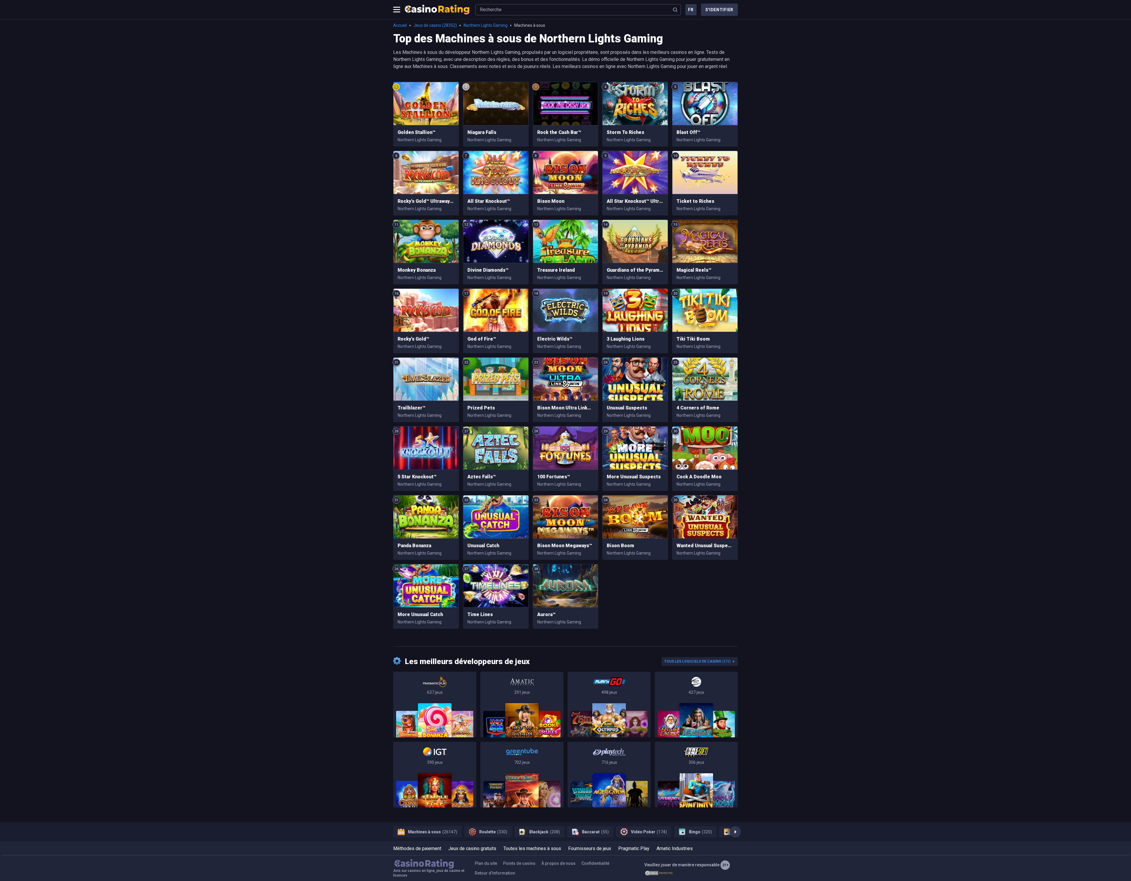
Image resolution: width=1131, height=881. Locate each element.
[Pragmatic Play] (434, 704)
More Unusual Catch (420, 614)
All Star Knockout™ (488, 201)
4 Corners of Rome (698, 408)
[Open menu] (397, 10)
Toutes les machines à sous (532, 848)
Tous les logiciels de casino (697, 661)
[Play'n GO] (609, 704)
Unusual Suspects (627, 408)
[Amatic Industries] (521, 704)
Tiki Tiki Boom (693, 339)
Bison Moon (550, 201)
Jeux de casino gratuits (472, 848)
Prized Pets (481, 408)
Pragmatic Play (633, 848)
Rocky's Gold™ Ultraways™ (426, 201)
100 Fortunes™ (553, 477)
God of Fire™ (481, 339)
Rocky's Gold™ (413, 339)
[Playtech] (609, 774)
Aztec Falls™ (481, 477)
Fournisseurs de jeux (589, 848)
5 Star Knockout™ (417, 477)
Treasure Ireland (556, 270)
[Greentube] (521, 774)
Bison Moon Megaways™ (564, 545)
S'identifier (719, 9)
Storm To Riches (625, 132)
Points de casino (519, 863)
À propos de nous (558, 863)
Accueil (400, 25)
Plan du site (486, 863)
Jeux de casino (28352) (435, 25)
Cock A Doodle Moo (699, 477)
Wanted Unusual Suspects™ (705, 545)
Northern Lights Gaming (485, 25)
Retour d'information (495, 873)
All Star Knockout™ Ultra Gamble (635, 201)
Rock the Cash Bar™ (559, 132)
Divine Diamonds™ (487, 270)
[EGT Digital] (696, 704)
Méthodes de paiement (417, 848)
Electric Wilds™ (554, 339)
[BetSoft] (696, 774)
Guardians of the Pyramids (635, 270)
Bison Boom (620, 545)
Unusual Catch (483, 545)
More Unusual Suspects (634, 477)
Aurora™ (546, 614)
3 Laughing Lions (625, 339)
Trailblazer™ (411, 408)
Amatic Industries (675, 848)
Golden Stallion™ (416, 132)
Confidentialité (595, 863)
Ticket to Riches (695, 201)
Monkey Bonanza (417, 270)
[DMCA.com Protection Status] (659, 873)
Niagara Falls (481, 132)
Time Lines (480, 614)
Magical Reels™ (694, 270)
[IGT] (434, 774)
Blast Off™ (688, 132)
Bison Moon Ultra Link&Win (565, 408)
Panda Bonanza (414, 545)
